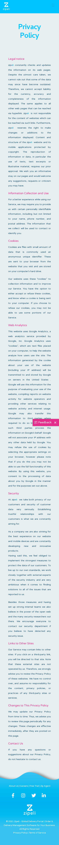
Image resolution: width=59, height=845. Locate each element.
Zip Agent (45, 786)
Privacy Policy (20, 833)
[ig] (24, 795)
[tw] (34, 795)
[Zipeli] (6, 9)
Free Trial (34, 786)
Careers (24, 786)
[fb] (13, 795)
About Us (13, 786)
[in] (44, 795)
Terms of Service (37, 833)
